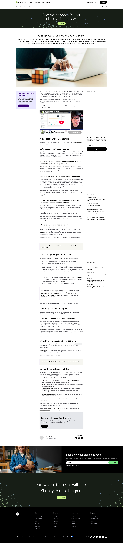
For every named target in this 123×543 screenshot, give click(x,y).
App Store (55, 521)
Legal (41, 536)
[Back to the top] (17, 514)
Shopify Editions (38, 518)
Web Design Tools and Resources (94, 197)
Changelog (73, 528)
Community (37, 2)
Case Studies (32, 6)
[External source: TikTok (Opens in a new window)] (100, 537)
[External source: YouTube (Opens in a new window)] (94, 537)
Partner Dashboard (72, 380)
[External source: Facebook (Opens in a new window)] (76, 438)
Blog (17, 6)
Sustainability (38, 528)
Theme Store (56, 518)
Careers (36, 521)
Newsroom (37, 526)
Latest (38, 6)
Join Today (61, 23)
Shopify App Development (93, 203)
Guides (73, 521)
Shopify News (23, 6)
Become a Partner (23, 106)
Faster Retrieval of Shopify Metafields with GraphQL (65, 361)
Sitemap (56, 536)
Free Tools (73, 526)
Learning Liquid (90, 272)
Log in (96, 2)
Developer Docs (57, 516)
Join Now (103, 2)
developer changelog (54, 336)
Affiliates (55, 526)
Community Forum (94, 518)
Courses (73, 523)
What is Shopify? (38, 516)
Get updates (96, 149)
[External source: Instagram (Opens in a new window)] (97, 537)
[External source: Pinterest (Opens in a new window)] (106, 537)
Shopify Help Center (94, 516)
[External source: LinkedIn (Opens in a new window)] (82, 438)
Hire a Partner (93, 521)
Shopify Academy (46, 2)
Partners (55, 523)
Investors (37, 523)
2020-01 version (76, 277)
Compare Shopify (75, 518)
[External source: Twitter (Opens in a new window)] (79, 438)
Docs (31, 2)
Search (103, 6)
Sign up (44, 426)
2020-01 (62, 281)
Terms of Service (33, 536)
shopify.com (90, 2)
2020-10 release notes (53, 408)
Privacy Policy (48, 536)
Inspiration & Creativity (92, 215)
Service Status (93, 523)
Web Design (89, 266)
